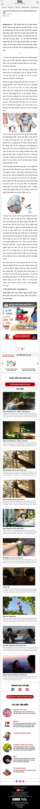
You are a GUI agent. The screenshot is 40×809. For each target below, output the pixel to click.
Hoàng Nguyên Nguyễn (22, 733)
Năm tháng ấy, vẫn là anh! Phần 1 (13, 528)
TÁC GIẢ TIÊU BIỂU (20, 704)
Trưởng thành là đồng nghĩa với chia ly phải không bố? (28, 369)
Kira (14, 756)
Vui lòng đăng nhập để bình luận (20, 384)
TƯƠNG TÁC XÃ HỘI (20, 685)
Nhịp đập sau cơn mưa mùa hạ (13, 558)
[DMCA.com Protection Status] (16, 799)
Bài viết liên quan (8, 355)
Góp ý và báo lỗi (20, 806)
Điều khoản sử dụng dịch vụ (20, 805)
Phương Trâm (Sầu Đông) (23, 745)
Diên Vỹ (16, 721)
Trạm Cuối (6, 587)
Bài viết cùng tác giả (24, 355)
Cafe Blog (10, 7)
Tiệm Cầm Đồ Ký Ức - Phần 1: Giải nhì (15, 441)
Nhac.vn (21, 807)
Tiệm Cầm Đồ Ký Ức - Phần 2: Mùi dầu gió (16, 411)
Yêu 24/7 (4, 7)
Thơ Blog (17, 7)
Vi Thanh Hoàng (19, 768)
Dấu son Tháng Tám (9, 616)
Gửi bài (18, 349)
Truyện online (35, 7)
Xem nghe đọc (25, 7)
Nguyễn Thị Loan (19, 710)
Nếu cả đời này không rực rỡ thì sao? (15, 675)
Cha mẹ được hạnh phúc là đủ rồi (11, 369)
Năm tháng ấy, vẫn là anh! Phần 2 (13, 499)
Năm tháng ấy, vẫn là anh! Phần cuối (14, 470)
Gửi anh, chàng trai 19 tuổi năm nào (14, 645)
